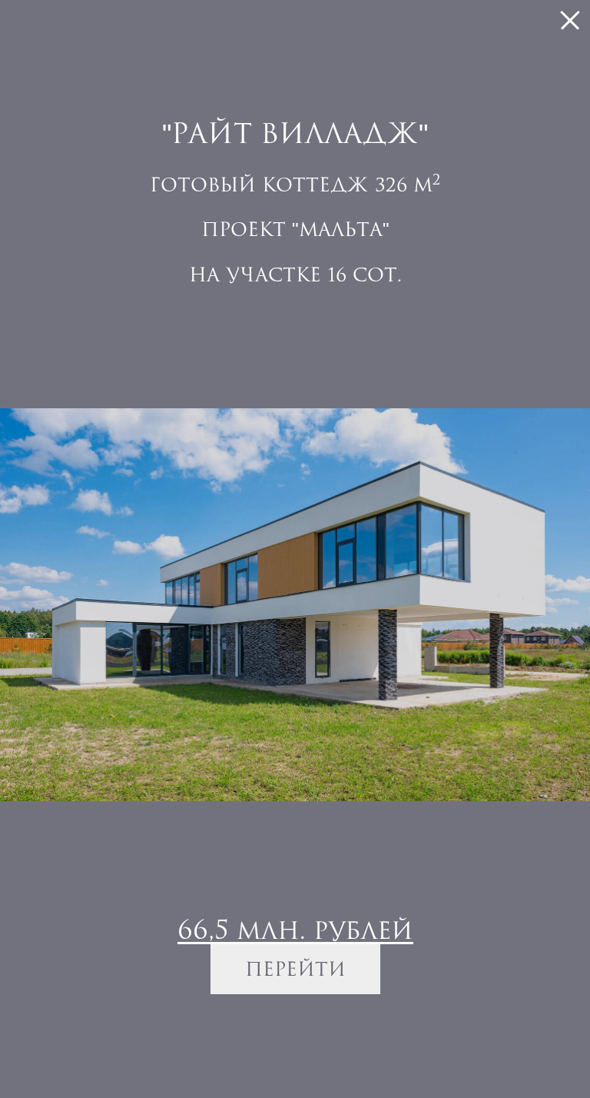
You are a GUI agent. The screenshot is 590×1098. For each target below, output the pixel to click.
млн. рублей (295, 929)
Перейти (295, 969)
